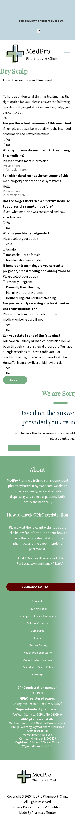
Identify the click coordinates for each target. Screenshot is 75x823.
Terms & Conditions (49, 807)
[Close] (60, 403)
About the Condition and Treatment (27, 80)
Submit (15, 380)
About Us (37, 601)
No (8, 145)
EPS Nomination (38, 608)
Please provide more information (25, 161)
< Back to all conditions (24, 448)
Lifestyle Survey (37, 645)
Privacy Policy (22, 807)
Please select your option (20, 239)
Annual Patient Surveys (37, 659)
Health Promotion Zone (37, 652)
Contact (37, 638)
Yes (8, 139)
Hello (7, 186)
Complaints (37, 630)
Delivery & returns (37, 623)
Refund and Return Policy (37, 667)
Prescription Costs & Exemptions (37, 616)
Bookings (37, 674)
